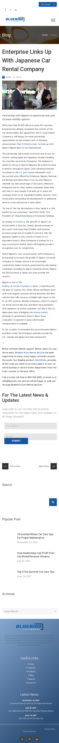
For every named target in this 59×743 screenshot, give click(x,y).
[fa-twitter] (10, 10)
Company (32, 668)
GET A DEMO (46, 4)
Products (31, 671)
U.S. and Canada (26, 173)
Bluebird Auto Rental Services (30, 353)
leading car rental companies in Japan (20, 286)
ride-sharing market (38, 312)
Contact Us (31, 683)
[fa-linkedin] (16, 10)
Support (31, 679)
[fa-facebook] (5, 10)
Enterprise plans (29, 144)
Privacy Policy (50, 729)
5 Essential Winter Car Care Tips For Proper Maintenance (35, 536)
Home (45, 35)
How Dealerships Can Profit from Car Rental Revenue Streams (35, 554)
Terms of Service (29, 731)
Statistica (20, 222)
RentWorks (40, 360)
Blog (32, 675)
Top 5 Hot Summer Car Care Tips (36, 571)
